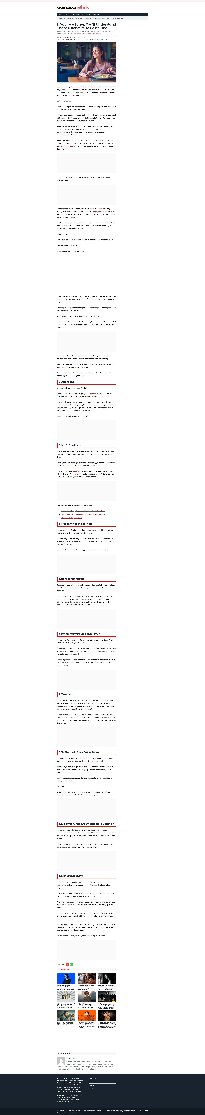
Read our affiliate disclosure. (93, 33)
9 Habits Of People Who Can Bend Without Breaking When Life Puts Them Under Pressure (66, 1023)
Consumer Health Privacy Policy (69, 1113)
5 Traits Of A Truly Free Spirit (71, 518)
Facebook (92, 1078)
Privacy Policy (118, 1111)
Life (87, 14)
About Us (96, 14)
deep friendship (67, 146)
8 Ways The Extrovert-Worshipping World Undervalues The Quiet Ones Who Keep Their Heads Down (65, 987)
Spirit (67, 14)
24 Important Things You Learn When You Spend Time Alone (83, 511)
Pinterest (92, 1085)
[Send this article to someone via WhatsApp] (71, 964)
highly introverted (100, 212)
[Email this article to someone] (67, 964)
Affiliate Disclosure (130, 1111)
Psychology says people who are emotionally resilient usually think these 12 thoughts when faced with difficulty (87, 1005)
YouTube (92, 1082)
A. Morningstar (67, 37)
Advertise (108, 1111)
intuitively (76, 471)
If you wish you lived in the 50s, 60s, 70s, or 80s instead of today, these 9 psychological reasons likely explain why (66, 1005)
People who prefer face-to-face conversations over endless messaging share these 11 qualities (86, 987)
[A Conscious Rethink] (73, 7)
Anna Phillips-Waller (73, 39)
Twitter (91, 1089)
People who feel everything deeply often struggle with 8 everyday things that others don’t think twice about (106, 987)
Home (69, 18)
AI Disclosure (143, 1111)
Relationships (77, 14)
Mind (60, 14)
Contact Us (100, 1111)
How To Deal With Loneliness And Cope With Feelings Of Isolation (85, 514)
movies (93, 394)
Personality (78, 18)
